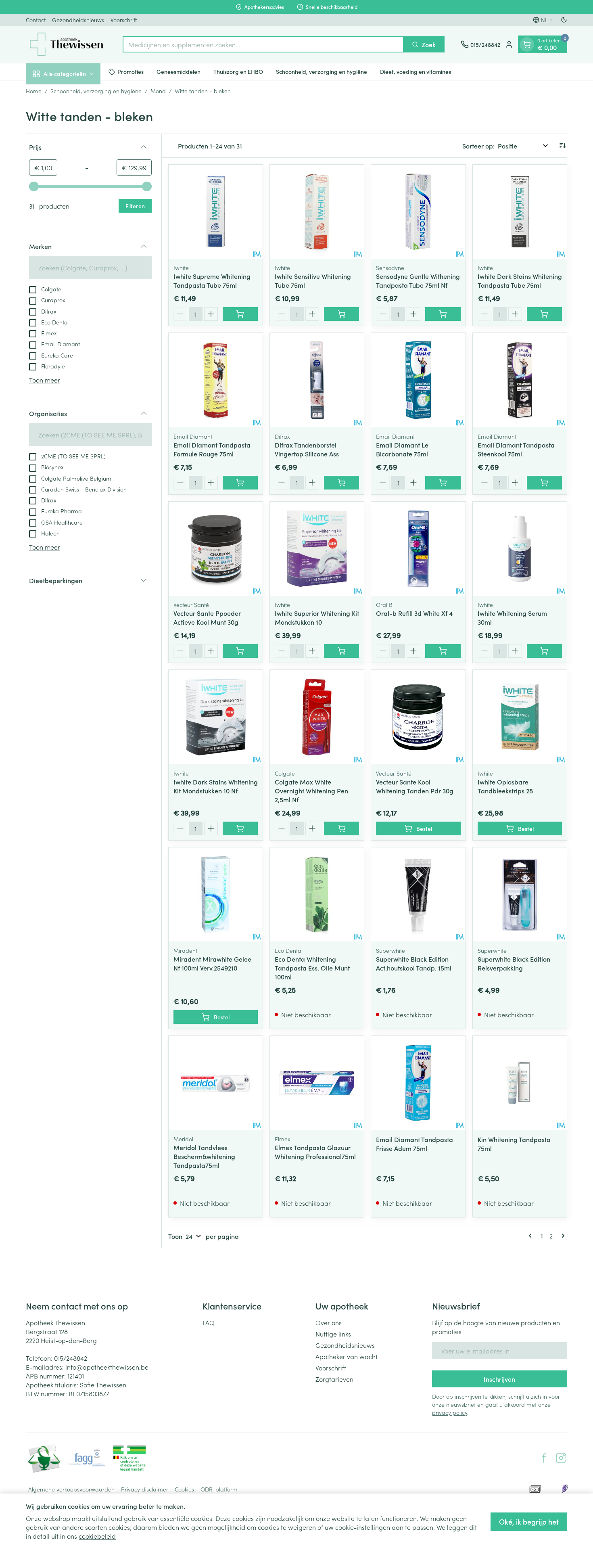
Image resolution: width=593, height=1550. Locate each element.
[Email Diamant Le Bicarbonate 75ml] (418, 380)
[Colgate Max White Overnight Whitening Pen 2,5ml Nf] (317, 717)
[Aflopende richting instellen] (562, 145)
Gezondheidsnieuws (78, 20)
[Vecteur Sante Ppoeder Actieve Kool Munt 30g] (216, 549)
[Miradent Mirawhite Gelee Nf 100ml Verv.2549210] (216, 894)
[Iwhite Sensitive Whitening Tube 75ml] (317, 212)
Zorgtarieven (334, 1378)
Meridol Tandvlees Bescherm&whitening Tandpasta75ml (204, 1156)
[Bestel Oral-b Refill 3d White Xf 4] (442, 651)
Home (34, 91)
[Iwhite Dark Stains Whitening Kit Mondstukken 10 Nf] (216, 717)
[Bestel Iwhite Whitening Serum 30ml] (544, 651)
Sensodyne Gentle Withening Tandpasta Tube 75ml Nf (418, 280)
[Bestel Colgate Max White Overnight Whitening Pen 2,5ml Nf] (341, 828)
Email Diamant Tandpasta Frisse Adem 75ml (414, 1144)
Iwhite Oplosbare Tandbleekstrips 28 (505, 786)
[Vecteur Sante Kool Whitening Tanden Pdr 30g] (418, 717)
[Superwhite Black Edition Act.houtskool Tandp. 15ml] (418, 894)
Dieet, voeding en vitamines (415, 71)
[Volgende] (561, 1235)
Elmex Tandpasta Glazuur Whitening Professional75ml (315, 1152)
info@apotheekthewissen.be (106, 1366)
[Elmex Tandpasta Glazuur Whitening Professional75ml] (317, 1083)
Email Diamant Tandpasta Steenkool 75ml (516, 449)
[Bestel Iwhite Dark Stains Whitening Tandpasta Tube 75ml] (544, 314)
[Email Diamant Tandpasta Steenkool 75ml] (520, 380)
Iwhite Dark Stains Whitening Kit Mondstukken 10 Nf (215, 786)
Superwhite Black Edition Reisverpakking (514, 963)
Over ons (328, 1322)
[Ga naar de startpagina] (66, 44)
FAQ (209, 1322)
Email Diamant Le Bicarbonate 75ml (402, 449)
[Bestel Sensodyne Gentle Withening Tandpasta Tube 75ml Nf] (442, 314)
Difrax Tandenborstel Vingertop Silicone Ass (307, 449)
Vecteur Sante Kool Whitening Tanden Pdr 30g (414, 786)
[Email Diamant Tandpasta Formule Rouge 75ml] (216, 380)
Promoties (130, 71)
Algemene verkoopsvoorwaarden (71, 1489)
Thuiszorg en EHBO (238, 71)
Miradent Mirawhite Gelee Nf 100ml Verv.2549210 (212, 963)
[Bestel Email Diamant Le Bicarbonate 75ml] (442, 482)
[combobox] (263, 44)
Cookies (184, 1489)
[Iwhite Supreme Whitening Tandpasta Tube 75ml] (216, 212)
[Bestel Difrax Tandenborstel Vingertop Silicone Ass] (341, 482)
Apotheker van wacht (346, 1356)
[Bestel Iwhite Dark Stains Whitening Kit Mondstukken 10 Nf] (240, 828)
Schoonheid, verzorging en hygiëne (321, 71)
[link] (531, 1235)
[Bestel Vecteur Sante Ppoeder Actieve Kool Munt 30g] (240, 651)
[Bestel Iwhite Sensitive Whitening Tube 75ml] (341, 314)
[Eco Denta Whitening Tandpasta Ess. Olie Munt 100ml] (317, 894)
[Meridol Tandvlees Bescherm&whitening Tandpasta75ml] (216, 1083)
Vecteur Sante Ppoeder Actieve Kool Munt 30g (207, 617)
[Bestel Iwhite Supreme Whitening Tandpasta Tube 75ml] (240, 314)
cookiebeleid (97, 1535)
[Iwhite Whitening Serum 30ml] (520, 549)
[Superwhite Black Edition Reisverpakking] (520, 894)
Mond (158, 91)
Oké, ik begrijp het (529, 1522)
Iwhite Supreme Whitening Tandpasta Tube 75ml (212, 280)
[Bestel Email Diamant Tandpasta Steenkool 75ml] (544, 482)
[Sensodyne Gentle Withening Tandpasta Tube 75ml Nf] (418, 212)
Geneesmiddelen (178, 71)
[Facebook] (544, 1458)
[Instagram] (561, 1458)
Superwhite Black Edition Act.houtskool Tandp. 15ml (413, 963)
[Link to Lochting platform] (565, 1489)
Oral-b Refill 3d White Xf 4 (414, 613)
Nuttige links (333, 1333)
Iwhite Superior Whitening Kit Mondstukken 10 (317, 617)
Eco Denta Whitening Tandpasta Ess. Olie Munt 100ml (312, 967)
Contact (36, 20)
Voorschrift (124, 20)
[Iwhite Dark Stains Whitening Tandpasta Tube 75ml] (520, 212)
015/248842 (70, 1357)
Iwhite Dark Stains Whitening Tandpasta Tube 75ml (520, 280)
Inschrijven (499, 1378)
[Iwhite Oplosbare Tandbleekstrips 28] (520, 717)
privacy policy (449, 1412)
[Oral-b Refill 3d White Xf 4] (418, 549)
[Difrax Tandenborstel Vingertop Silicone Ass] (317, 380)
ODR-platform (219, 1489)
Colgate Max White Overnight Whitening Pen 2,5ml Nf (311, 790)
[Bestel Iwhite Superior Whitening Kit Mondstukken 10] (341, 651)
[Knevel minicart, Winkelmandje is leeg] (527, 44)
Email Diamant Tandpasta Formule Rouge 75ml (212, 449)
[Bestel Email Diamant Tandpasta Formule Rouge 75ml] (240, 482)
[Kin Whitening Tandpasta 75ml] (520, 1083)
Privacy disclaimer (144, 1489)
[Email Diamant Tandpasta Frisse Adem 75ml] (418, 1083)
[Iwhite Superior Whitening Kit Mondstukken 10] (317, 549)
